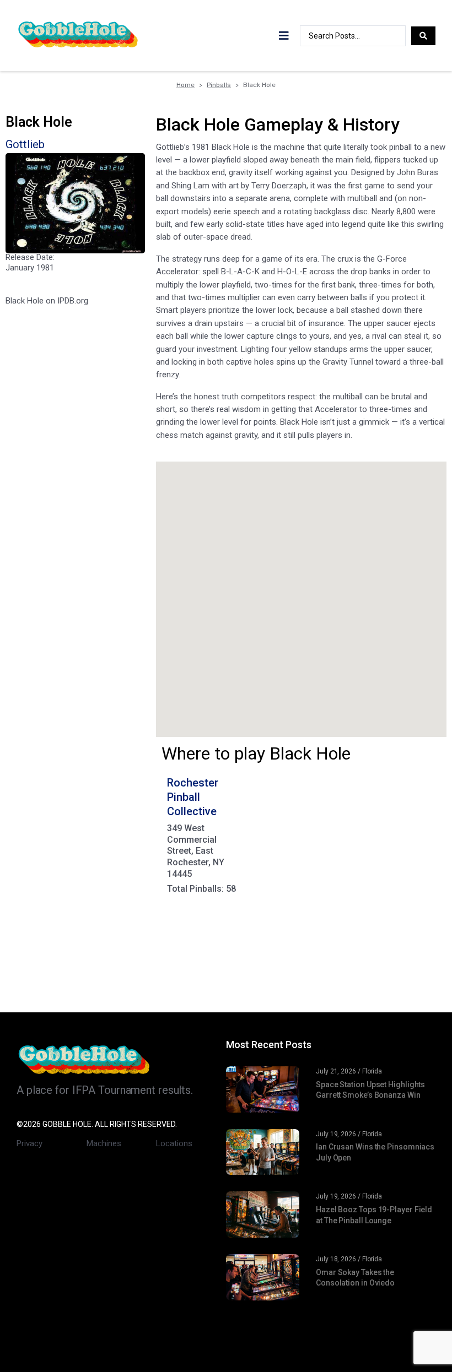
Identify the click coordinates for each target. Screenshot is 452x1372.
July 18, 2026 (336, 1259)
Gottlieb (25, 144)
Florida (372, 1071)
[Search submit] (423, 35)
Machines (104, 1143)
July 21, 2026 (336, 1071)
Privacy (29, 1143)
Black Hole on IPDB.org (47, 301)
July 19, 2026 (336, 1134)
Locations (174, 1143)
